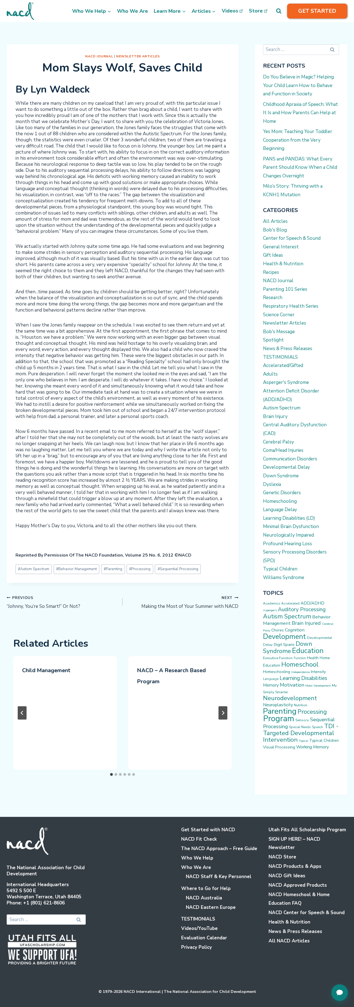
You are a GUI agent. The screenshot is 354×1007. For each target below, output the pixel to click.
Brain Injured (306, 623)
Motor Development (318, 686)
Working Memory (312, 747)
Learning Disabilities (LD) (289, 518)
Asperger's (270, 610)
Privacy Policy (196, 947)
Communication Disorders (290, 459)
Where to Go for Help (206, 888)
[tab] (111, 774)
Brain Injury (275, 416)
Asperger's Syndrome (286, 382)
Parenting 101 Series (285, 289)
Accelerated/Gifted (283, 365)
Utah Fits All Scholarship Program (307, 830)
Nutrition (300, 705)
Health (313, 658)
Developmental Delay (286, 467)
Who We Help (197, 858)
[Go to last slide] (22, 713)
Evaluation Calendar (204, 938)
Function (300, 658)
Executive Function (278, 658)
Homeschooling (280, 501)
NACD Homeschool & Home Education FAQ (299, 898)
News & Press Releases (287, 348)
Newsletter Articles (138, 56)
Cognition (294, 630)
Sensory (302, 720)
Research (272, 297)
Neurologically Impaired (288, 535)
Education (308, 651)
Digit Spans (284, 644)
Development (284, 636)
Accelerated (290, 603)
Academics (271, 603)
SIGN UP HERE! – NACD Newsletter (294, 843)
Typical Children (280, 569)
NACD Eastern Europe (211, 907)
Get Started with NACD (208, 830)
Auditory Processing (302, 609)
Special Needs (300, 727)
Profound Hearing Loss (287, 544)
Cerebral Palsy (278, 442)
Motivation (292, 685)
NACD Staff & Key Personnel (218, 876)
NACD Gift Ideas (287, 876)
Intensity (318, 671)
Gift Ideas (273, 255)
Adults (270, 374)
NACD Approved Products (298, 885)
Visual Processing (279, 747)
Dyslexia (272, 484)
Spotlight (273, 340)
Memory (271, 685)
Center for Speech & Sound (292, 238)
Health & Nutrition (283, 264)
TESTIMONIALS (280, 357)
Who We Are (132, 11)
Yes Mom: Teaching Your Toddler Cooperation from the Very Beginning (297, 140)
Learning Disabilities (303, 678)
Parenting (113, 569)
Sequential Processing (178, 569)
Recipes (271, 272)
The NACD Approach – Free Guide (219, 848)
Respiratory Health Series (290, 306)
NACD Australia (204, 898)
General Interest (281, 247)
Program (278, 718)
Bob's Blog (275, 230)
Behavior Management (76, 569)
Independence (300, 672)
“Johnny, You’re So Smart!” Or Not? (43, 602)
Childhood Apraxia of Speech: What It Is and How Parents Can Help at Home (300, 112)
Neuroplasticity (278, 705)
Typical (303, 741)
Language (270, 679)
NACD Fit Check (199, 839)
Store (256, 10)
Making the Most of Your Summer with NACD (189, 602)
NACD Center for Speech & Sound (307, 912)
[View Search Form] (278, 11)
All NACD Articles (289, 941)
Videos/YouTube (199, 928)
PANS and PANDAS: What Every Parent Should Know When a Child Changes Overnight (300, 167)
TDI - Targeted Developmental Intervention (301, 733)
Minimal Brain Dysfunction (291, 526)
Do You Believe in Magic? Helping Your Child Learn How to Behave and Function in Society (298, 85)
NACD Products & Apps (295, 866)
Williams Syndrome (283, 577)
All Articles (275, 221)
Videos (230, 10)
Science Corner (279, 315)
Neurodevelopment (290, 698)
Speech (317, 727)
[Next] (222, 713)
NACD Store (282, 857)
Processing (139, 569)
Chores (277, 630)
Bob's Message (279, 331)
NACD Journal (99, 56)
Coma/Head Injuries (283, 450)
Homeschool (300, 664)
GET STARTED (317, 11)
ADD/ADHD (312, 603)
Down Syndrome (281, 476)
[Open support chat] (339, 992)
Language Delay (280, 509)
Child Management (46, 670)
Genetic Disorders (282, 493)
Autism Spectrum (33, 569)
